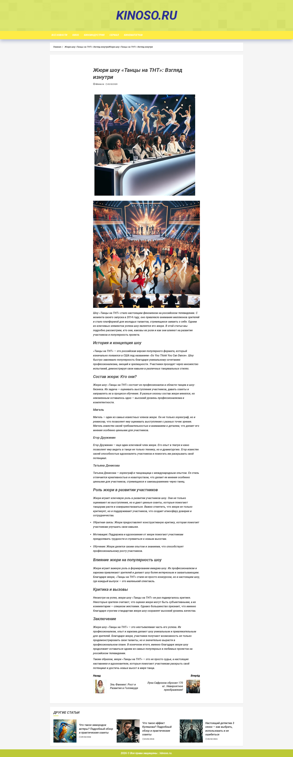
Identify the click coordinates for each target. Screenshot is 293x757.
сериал (114, 35)
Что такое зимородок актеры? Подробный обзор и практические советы (96, 728)
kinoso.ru (146, 15)
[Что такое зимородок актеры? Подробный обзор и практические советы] (64, 731)
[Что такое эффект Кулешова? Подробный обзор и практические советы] (128, 731)
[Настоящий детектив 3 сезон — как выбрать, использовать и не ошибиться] (191, 731)
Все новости (59, 35)
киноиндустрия (94, 35)
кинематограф (133, 35)
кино (75, 35)
